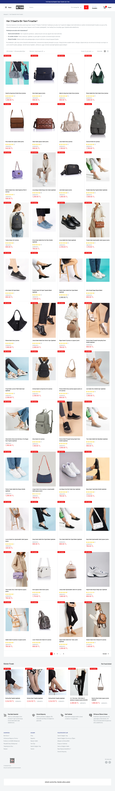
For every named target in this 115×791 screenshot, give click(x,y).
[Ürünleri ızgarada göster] (105, 51)
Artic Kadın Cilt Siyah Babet (12, 290)
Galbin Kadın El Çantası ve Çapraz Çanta (15, 639)
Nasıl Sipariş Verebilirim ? (64, 749)
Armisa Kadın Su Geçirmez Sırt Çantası (42, 389)
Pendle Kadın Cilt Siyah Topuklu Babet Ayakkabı (42, 291)
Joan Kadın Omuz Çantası (65, 141)
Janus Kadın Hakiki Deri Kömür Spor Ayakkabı (44, 340)
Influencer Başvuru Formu (11, 738)
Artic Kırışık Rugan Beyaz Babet (94, 290)
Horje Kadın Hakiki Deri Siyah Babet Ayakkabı (43, 539)
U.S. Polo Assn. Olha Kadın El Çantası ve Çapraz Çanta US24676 (79, 699)
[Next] (111, 687)
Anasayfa (6, 14)
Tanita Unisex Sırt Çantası (12, 240)
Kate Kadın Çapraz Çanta (38, 93)
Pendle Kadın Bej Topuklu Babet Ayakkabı (96, 190)
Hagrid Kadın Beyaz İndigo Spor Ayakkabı (96, 589)
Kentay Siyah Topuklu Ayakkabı (35, 698)
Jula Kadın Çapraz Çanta (65, 190)
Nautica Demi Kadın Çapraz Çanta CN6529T (100, 699)
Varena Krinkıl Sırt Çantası (93, 141)
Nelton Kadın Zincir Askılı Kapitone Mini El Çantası (16, 190)
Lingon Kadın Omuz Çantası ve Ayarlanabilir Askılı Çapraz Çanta (43, 490)
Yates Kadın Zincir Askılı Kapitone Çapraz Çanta (15, 590)
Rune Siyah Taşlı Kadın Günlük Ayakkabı (96, 489)
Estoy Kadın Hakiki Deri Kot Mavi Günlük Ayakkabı (42, 241)
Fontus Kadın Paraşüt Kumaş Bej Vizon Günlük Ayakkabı (96, 341)
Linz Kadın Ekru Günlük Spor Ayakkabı (95, 389)
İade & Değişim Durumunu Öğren (66, 738)
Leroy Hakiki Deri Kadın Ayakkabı (67, 240)
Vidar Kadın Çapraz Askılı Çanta (40, 141)
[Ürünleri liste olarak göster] (108, 51)
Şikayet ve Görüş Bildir (64, 741)
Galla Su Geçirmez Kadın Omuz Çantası (69, 93)
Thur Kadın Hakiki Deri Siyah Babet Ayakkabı (70, 539)
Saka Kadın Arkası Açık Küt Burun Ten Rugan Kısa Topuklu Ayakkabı (16, 439)
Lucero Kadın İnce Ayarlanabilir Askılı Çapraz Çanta (16, 540)
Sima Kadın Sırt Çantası (38, 439)
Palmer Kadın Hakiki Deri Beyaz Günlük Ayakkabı (15, 490)
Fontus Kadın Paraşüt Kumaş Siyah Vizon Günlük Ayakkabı (69, 439)
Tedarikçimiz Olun (8, 746)
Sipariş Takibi (34, 741)
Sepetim (33, 738)
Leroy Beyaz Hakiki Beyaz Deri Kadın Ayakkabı (44, 190)
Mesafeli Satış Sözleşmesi (10, 743)
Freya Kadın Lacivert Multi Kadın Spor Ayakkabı (15, 389)
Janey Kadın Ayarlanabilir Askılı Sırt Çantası (70, 589)
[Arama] (86, 7)
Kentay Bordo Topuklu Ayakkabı (57, 698)
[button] (9, 96)
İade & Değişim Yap (36, 746)
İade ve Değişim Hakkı (63, 746)
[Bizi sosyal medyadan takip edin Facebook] (106, 762)
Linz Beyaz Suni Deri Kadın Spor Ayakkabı (69, 489)
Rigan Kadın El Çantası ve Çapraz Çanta (69, 340)
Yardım (32, 749)
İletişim (6, 749)
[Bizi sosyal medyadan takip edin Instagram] (109, 762)
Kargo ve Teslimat (62, 743)
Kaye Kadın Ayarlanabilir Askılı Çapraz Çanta (97, 539)
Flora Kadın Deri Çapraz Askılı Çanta (14, 141)
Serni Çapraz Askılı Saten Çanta (40, 589)
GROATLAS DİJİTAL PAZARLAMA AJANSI (57, 782)
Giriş (32, 735)
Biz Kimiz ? (6, 735)
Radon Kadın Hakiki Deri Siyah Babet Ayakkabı (68, 291)
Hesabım (94, 8)
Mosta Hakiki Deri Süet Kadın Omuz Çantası (97, 93)
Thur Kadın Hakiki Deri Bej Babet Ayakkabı (97, 439)
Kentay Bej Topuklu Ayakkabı (12, 698)
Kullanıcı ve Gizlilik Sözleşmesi (12, 741)
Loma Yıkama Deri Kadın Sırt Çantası (41, 639)
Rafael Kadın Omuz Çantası (12, 340)
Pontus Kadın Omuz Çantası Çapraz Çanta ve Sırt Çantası (70, 389)
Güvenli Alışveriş (62, 751)
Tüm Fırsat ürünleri (106, 664)
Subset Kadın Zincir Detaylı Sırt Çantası (96, 639)
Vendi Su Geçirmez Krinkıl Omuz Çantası (15, 93)
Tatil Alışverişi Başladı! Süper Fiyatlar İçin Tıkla (57, 1)
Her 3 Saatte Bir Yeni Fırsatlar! (16, 14)
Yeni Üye (33, 743)
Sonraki (105, 653)
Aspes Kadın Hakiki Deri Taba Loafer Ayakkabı (68, 640)
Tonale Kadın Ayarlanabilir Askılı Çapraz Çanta (98, 240)
